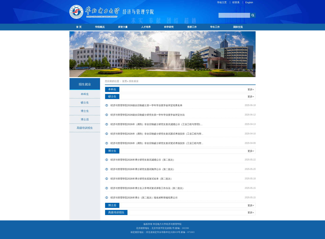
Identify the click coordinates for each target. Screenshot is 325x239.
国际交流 (238, 27)
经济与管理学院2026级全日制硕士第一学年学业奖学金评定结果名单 (146, 105)
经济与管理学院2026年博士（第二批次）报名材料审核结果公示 (144, 197)
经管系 (236, 2)
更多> (251, 89)
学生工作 (215, 27)
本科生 (85, 94)
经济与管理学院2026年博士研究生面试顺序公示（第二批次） (143, 169)
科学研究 (169, 27)
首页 (124, 81)
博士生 (85, 111)
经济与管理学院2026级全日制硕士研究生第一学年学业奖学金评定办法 (148, 114)
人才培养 (146, 27)
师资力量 (123, 27)
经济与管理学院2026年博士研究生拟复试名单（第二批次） (142, 178)
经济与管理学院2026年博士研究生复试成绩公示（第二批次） (143, 159)
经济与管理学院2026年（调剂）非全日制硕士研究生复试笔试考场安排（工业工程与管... (157, 143)
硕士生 (85, 102)
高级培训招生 (85, 127)
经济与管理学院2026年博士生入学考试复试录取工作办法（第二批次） (148, 188)
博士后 (85, 119)
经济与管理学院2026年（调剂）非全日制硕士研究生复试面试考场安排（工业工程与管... (157, 133)
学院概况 (100, 27)
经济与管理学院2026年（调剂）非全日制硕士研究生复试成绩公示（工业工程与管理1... (156, 124)
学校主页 (222, 2)
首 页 (79, 27)
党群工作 (192, 27)
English (249, 2)
